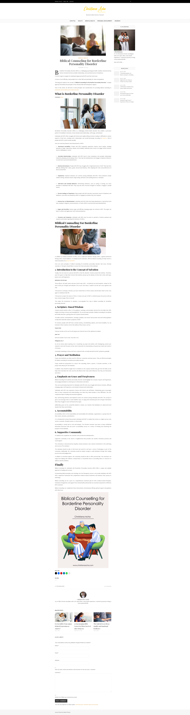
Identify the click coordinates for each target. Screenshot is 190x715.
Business (117, 21)
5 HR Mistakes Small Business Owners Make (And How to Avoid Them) (126, 87)
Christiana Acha (60, 586)
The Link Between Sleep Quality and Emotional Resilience (101, 626)
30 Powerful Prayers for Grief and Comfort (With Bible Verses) (126, 94)
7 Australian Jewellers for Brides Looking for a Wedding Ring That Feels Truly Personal (127, 74)
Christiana (118, 52)
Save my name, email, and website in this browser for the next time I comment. (75, 669)
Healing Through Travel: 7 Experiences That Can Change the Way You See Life (127, 101)
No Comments (107, 586)
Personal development (104, 21)
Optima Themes (66, 712)
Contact (71, 1)
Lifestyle (72, 21)
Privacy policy (58, 1)
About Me (65, 1)
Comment (58, 672)
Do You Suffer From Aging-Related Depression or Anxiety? (63, 626)
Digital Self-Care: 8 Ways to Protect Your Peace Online (126, 80)
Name (57, 645)
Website (57, 660)
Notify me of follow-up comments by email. (66, 697)
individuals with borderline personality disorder (67, 90)
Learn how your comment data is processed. (86, 704)
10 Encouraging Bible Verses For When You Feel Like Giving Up (82, 626)
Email (56, 653)
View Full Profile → (119, 62)
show (61, 97)
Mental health (90, 21)
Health (80, 21)
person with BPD (70, 260)
